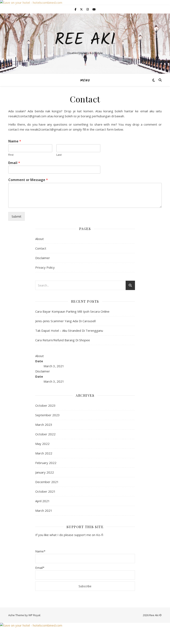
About (39, 239)
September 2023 (47, 415)
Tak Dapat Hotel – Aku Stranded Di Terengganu (69, 330)
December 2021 (47, 482)
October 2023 (45, 405)
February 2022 (45, 463)
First (10, 155)
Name (14, 141)
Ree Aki (85, 40)
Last (59, 155)
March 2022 (43, 453)
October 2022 (45, 434)
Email (14, 163)
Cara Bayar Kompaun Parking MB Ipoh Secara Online (72, 311)
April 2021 (42, 501)
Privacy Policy (45, 267)
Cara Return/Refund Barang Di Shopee (62, 340)
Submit (16, 216)
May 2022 (42, 444)
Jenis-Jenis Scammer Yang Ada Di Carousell (65, 321)
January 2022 (44, 472)
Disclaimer (42, 258)
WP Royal (34, 615)
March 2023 (43, 424)
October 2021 (45, 491)
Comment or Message (28, 180)
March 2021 (43, 510)
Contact (40, 248)
